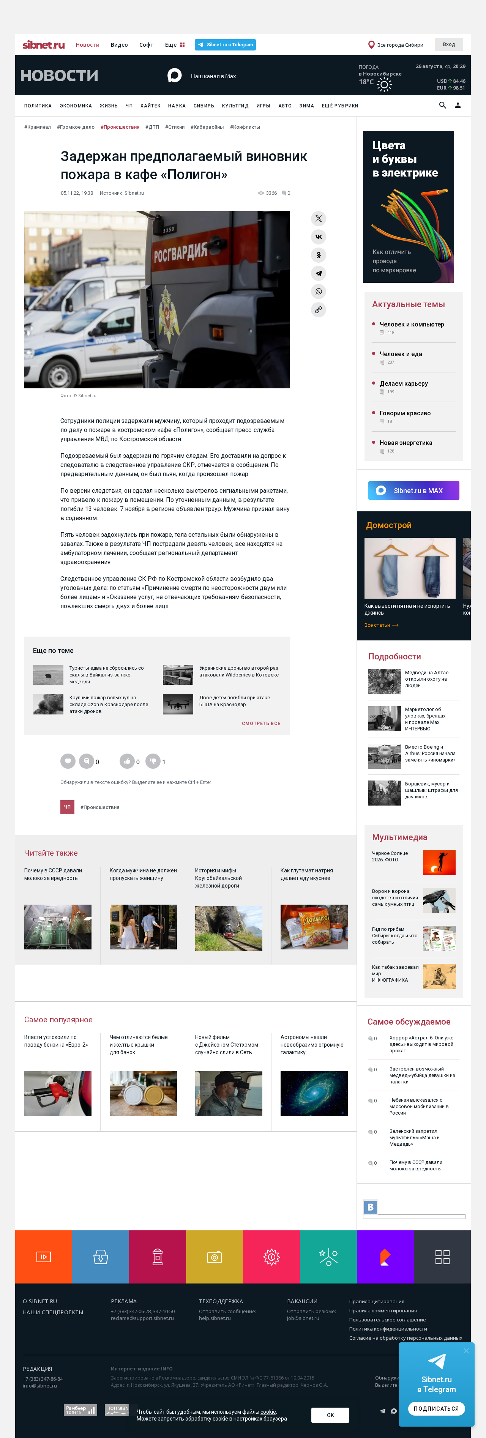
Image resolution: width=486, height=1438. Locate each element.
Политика (38, 106)
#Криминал (37, 127)
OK (330, 1415)
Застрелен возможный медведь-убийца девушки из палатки (422, 1075)
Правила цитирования (376, 1301)
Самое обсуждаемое (409, 1021)
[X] (318, 218)
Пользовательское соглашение (387, 1319)
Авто (285, 106)
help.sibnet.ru (215, 1318)
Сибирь (204, 106)
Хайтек (150, 106)
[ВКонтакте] (318, 236)
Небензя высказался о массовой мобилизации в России (419, 1106)
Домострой (389, 525)
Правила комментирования (383, 1310)
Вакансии (302, 1301)
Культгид (235, 106)
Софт (146, 44)
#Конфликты (245, 127)
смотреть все (261, 723)
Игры (264, 106)
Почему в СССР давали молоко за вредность (416, 1165)
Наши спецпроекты (53, 1312)
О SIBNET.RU (40, 1301)
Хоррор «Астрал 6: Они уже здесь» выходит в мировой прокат (421, 1044)
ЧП (129, 106)
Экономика (76, 106)
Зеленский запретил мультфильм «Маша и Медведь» (415, 1137)
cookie (268, 1412)
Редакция (37, 1368)
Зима (307, 106)
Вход (449, 44)
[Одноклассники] (318, 255)
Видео (119, 44)
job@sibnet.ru (303, 1318)
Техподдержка (221, 1301)
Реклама (124, 1301)
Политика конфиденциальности (388, 1328)
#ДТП (152, 127)
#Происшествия (120, 127)
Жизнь (109, 106)
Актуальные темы (408, 304)
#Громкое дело (76, 127)
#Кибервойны (207, 127)
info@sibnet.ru (40, 1385)
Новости (87, 44)
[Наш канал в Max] (229, 87)
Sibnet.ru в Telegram (230, 44)
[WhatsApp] (318, 291)
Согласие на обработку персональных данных (405, 1337)
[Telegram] (318, 273)
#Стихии (175, 127)
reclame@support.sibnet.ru (142, 1318)
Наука (177, 106)
